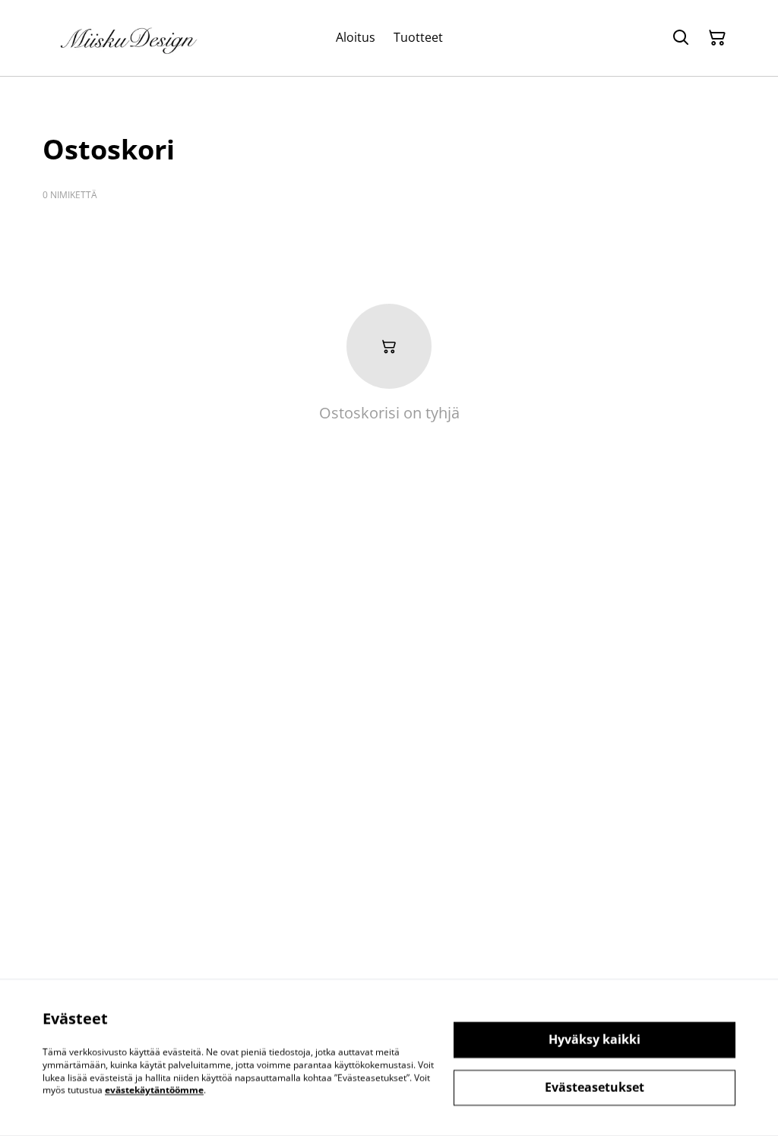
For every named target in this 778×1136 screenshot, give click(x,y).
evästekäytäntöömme (154, 1090)
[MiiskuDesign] (130, 38)
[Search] (681, 38)
